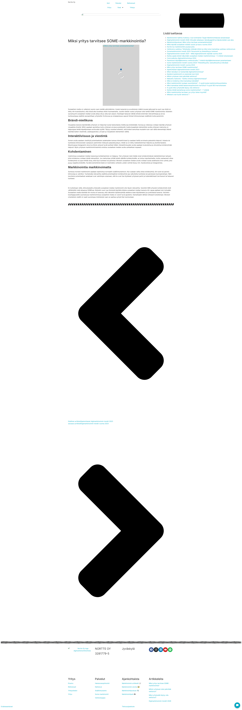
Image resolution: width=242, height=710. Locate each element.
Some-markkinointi (102, 694)
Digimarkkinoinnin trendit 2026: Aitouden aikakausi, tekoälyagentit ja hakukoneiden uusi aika (200, 40)
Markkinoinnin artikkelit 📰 (131, 683)
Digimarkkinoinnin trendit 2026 (160, 701)
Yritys (109, 7)
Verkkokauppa (100, 698)
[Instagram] (156, 649)
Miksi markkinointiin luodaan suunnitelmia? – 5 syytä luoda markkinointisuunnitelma (197, 83)
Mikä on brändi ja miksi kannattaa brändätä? (183, 81)
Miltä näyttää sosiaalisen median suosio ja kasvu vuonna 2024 (189, 44)
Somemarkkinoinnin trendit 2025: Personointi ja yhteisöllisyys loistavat (192, 51)
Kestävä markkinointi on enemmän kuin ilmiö (183, 74)
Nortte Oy (71, 2)
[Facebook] (151, 649)
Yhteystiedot (72, 691)
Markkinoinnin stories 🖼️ (131, 687)
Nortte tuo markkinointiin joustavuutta (180, 47)
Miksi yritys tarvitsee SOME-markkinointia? (182, 67)
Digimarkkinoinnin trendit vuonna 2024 (181, 65)
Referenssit (131, 3)
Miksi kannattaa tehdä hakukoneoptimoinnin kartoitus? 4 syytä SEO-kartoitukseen (196, 85)
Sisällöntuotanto (101, 691)
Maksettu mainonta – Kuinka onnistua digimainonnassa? (187, 79)
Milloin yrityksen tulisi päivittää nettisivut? (182, 76)
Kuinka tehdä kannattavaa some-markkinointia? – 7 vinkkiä (188, 90)
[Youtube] (165, 649)
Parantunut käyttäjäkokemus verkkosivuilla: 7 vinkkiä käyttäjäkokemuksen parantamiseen (199, 60)
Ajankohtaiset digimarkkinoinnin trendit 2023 (183, 69)
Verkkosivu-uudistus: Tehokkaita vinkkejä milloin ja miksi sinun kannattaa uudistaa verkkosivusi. (201, 49)
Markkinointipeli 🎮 (129, 694)
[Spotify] (170, 649)
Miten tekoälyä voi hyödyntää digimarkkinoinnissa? (185, 72)
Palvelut (118, 3)
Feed (119, 7)
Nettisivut (98, 687)
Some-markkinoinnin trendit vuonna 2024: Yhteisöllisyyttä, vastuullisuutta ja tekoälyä (197, 63)
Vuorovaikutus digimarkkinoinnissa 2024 (181, 58)
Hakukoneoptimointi (102, 683)
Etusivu (70, 683)
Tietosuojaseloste (128, 706)
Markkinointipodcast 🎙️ (130, 691)
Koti (108, 3)
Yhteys (132, 7)
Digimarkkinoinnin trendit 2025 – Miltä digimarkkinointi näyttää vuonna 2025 (194, 54)
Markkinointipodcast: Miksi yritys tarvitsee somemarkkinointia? (189, 42)
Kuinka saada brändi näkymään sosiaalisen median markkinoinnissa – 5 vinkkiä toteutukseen (200, 56)
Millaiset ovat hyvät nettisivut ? (178, 94)
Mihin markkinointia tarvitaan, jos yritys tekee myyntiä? (186, 92)
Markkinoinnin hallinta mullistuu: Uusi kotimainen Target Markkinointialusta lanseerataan (198, 38)
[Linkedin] (160, 649)
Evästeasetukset (7, 706)
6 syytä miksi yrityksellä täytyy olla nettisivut (183, 88)
